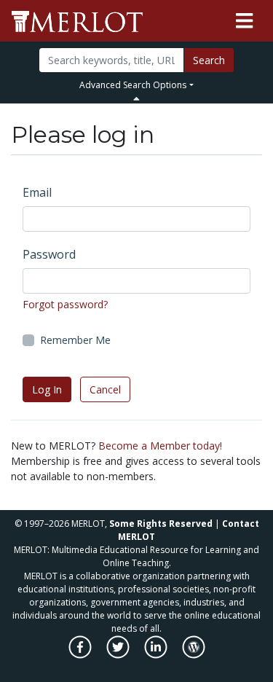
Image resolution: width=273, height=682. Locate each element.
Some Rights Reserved (161, 523)
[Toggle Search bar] (136, 98)
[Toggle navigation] (244, 21)
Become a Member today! (160, 445)
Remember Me (75, 340)
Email (37, 192)
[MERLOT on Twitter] (119, 654)
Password (49, 254)
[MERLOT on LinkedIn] (157, 654)
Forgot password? (65, 304)
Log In (47, 389)
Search (209, 60)
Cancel (105, 389)
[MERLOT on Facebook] (81, 654)
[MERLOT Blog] (193, 654)
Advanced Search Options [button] (132, 85)
